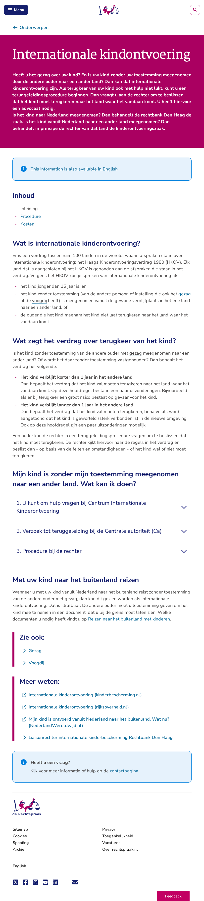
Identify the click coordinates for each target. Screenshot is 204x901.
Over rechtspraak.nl (120, 849)
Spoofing (21, 842)
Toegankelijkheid (117, 836)
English (19, 866)
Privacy (108, 829)
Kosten (27, 224)
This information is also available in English (74, 169)
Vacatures (111, 843)
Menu (19, 10)
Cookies (20, 836)
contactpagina (124, 771)
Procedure (30, 216)
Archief (19, 849)
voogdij (39, 301)
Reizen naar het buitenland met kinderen (129, 619)
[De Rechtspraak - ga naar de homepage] (26, 807)
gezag (184, 294)
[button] (173, 896)
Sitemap (20, 829)
